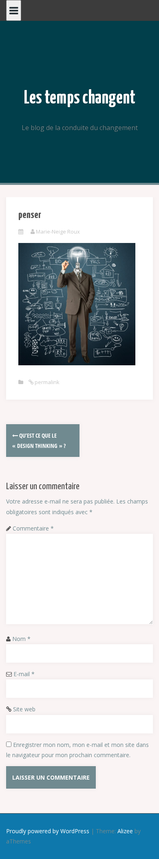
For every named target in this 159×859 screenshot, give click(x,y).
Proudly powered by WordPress (47, 831)
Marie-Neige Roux (58, 231)
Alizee (125, 831)
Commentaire (33, 528)
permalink (46, 382)
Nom (21, 639)
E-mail (24, 674)
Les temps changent (79, 98)
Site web (24, 709)
